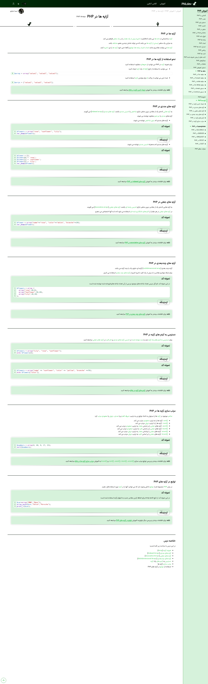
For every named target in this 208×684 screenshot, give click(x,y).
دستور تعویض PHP (199, 67)
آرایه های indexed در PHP (136, 181)
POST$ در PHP (199, 140)
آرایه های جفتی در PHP (196, 111)
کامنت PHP (202, 26)
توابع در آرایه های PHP (124, 520)
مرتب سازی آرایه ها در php (84, 461)
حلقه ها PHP (201, 71)
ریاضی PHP (202, 50)
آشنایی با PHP (201, 15)
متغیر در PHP (201, 29)
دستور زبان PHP (201, 22)
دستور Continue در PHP (196, 92)
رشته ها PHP (202, 40)
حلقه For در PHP (198, 74)
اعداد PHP (202, 43)
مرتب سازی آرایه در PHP (196, 121)
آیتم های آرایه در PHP (197, 118)
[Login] (13, 3)
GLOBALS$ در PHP (198, 130)
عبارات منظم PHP (200, 149)
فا (18, 3)
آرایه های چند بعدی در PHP (135, 314)
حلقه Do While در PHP (196, 85)
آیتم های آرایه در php (137, 390)
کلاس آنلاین (152, 3)
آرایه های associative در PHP (135, 242)
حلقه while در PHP (198, 81)
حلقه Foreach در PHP (197, 78)
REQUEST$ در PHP (198, 137)
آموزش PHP (169, 11)
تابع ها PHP (202, 97)
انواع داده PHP (201, 36)
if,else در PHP (201, 64)
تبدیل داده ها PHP (200, 47)
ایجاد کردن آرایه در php (136, 90)
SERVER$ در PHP (198, 133)
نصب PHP (202, 19)
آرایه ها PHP (202, 100)
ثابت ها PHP (201, 54)
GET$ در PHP (199, 144)
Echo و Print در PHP (199, 33)
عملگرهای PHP (201, 60)
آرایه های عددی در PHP (196, 107)
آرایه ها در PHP (157, 11)
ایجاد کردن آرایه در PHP (196, 104)
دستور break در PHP (197, 88)
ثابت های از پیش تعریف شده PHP (195, 57)
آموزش (162, 3)
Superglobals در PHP (199, 126)
